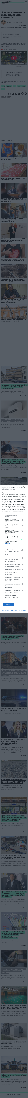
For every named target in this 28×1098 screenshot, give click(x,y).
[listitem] (14, 516)
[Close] (24, 487)
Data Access (14, 610)
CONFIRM (8, 604)
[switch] (22, 520)
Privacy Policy (22, 610)
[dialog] (14, 549)
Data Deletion (5, 610)
